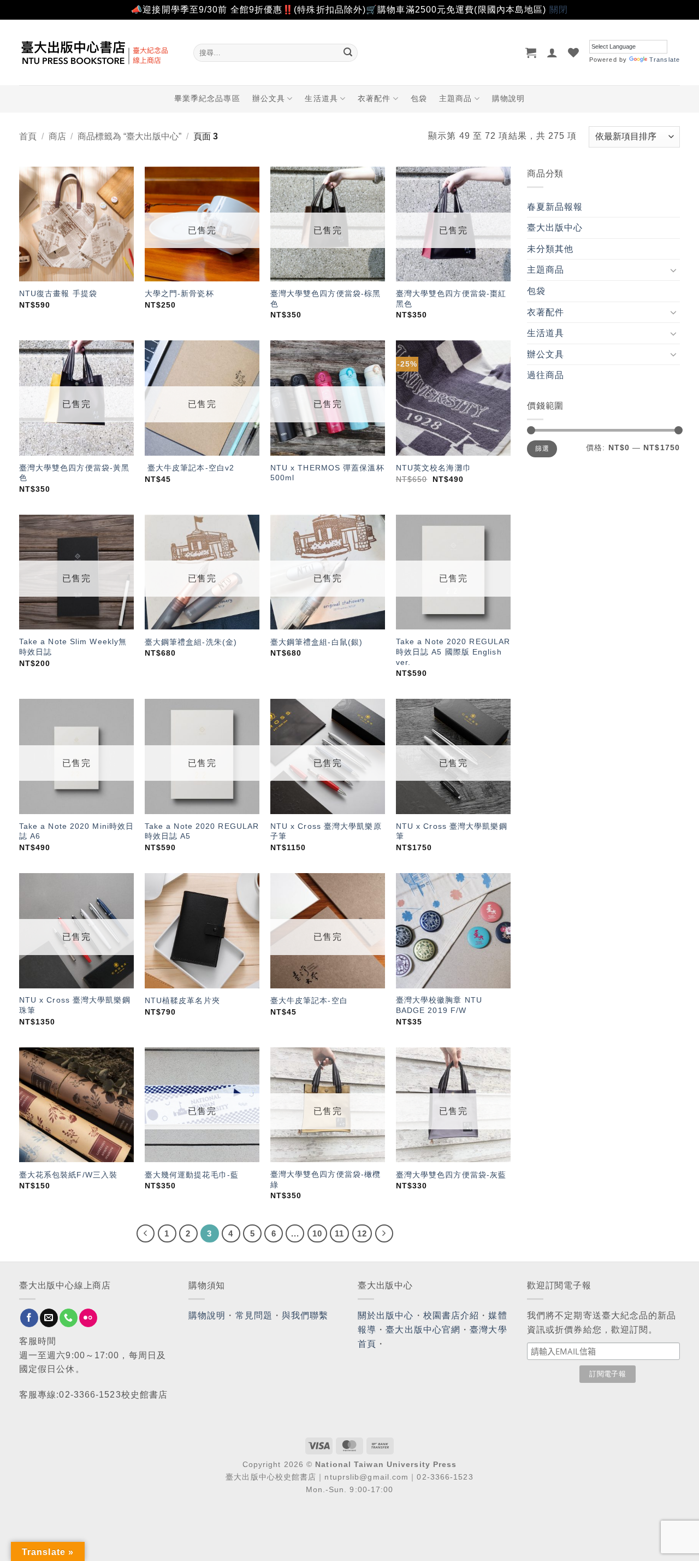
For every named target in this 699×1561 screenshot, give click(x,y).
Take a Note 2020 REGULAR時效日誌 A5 (202, 831)
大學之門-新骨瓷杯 (179, 293)
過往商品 (545, 375)
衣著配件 (374, 98)
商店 (57, 136)
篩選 (542, 448)
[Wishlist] (573, 52)
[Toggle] (673, 269)
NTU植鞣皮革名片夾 (182, 1000)
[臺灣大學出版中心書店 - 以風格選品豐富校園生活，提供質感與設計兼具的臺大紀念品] (98, 52)
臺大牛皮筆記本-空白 (309, 1000)
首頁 (28, 136)
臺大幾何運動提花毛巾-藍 (192, 1174)
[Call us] (69, 1318)
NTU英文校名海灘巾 (433, 467)
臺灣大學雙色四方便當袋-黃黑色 (74, 472)
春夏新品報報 (555, 206)
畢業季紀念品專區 (207, 98)
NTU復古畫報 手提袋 (58, 293)
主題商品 (455, 98)
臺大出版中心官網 (423, 1329)
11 (339, 1233)
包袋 (419, 98)
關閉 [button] (558, 9)
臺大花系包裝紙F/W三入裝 (68, 1174)
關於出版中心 (386, 1315)
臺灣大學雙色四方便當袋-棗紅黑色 (451, 298)
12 (362, 1233)
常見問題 (254, 1315)
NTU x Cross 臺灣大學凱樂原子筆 (326, 831)
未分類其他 (550, 249)
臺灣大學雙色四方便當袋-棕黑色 (325, 298)
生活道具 (321, 98)
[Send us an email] (49, 1318)
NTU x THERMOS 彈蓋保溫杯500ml (327, 472)
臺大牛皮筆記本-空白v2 (189, 467)
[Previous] (146, 1233)
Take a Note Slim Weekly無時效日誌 (73, 646)
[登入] (552, 52)
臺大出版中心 (555, 227)
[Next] (384, 1233)
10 (317, 1233)
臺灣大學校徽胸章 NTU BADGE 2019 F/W (439, 1005)
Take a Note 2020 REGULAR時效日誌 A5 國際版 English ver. (453, 651)
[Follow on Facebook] (29, 1318)
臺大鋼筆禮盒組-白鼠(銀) (316, 642)
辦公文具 (268, 98)
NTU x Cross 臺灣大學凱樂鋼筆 (451, 831)
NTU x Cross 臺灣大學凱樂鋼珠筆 (75, 1005)
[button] (531, 52)
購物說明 (508, 98)
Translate (664, 59)
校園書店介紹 (451, 1315)
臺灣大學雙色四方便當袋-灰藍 (451, 1174)
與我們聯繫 (305, 1315)
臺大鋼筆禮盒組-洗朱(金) (191, 642)
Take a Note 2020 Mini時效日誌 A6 (76, 831)
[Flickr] (88, 1318)
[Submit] (348, 52)
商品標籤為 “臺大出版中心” (129, 136)
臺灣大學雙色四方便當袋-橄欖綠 (325, 1179)
